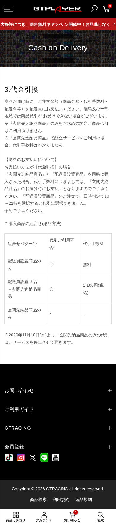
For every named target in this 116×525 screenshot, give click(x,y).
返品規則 (83, 499)
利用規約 (61, 499)
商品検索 (38, 499)
